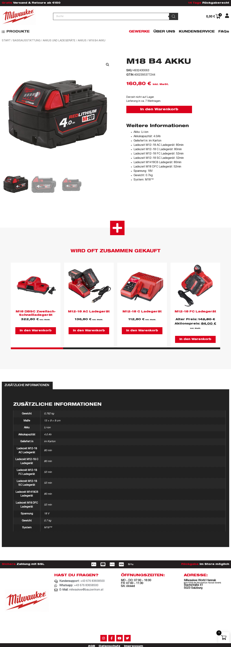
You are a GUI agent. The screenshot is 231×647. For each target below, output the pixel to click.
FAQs (223, 31)
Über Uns (164, 31)
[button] (16, 32)
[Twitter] (127, 638)
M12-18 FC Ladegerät (195, 311)
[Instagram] (103, 638)
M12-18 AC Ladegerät (89, 311)
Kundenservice (197, 31)
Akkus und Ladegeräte (59, 40)
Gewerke (139, 31)
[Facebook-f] (111, 638)
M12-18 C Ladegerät (142, 311)
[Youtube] (119, 638)
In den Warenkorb (159, 109)
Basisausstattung (26, 40)
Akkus (82, 40)
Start (6, 40)
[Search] (173, 16)
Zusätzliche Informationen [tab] (27, 385)
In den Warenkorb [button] (36, 330)
